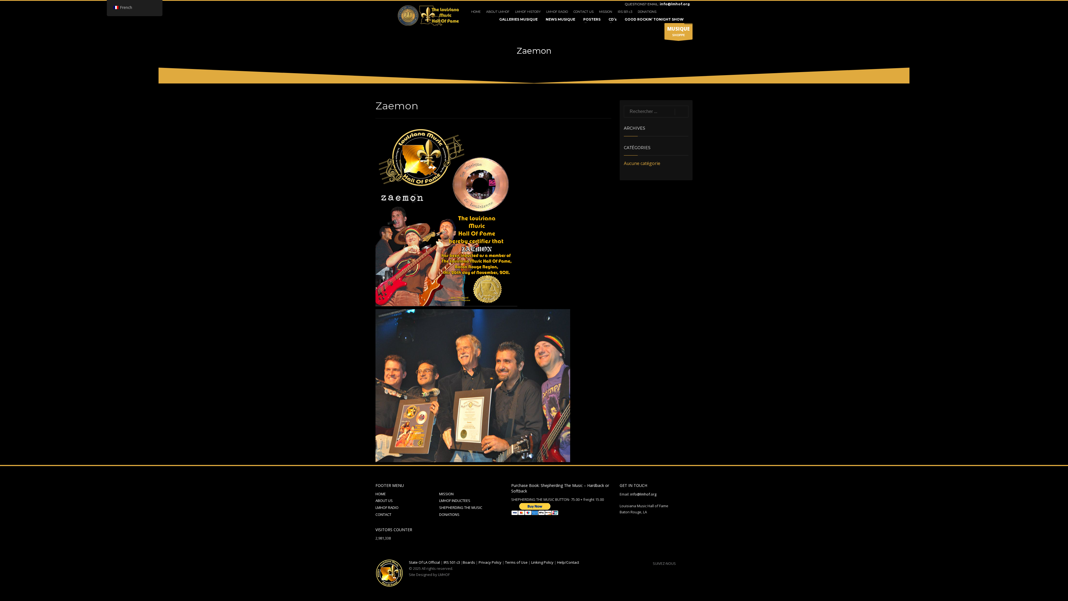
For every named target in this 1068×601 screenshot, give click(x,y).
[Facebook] (669, 12)
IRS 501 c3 (625, 12)
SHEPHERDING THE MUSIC (460, 507)
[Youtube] (685, 12)
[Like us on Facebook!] (680, 563)
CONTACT (383, 514)
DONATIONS (647, 12)
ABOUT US (384, 500)
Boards (469, 562)
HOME (476, 12)
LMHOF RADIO (557, 12)
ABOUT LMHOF (498, 12)
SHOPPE (678, 31)
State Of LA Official (424, 562)
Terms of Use (516, 562)
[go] (681, 112)
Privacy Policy (490, 562)
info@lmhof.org (675, 4)
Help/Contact (568, 562)
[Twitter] (677, 12)
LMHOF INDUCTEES (454, 500)
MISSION (605, 12)
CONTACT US (583, 12)
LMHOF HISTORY (528, 12)
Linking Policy (542, 562)
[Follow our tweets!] (688, 563)
